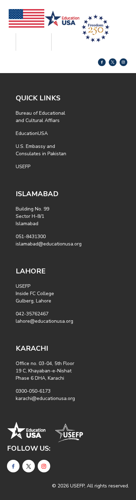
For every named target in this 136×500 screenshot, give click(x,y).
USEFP (23, 166)
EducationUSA (32, 133)
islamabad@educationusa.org (49, 244)
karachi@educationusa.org (45, 398)
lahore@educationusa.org (44, 321)
